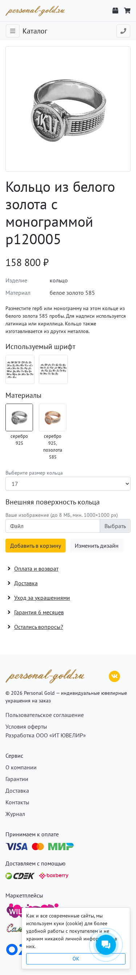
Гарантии (16, 778)
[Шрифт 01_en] (53, 369)
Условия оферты (26, 726)
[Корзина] (127, 10)
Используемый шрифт (40, 346)
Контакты (17, 802)
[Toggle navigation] (13, 30)
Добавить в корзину (35, 545)
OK (76, 958)
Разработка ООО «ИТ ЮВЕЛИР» (45, 735)
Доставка (17, 790)
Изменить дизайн (97, 545)
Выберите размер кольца (34, 472)
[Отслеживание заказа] (115, 10)
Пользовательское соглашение (44, 714)
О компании (21, 767)
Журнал (15, 813)
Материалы (23, 395)
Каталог (34, 31)
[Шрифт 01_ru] (19, 369)
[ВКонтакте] (114, 675)
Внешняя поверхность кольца (52, 502)
